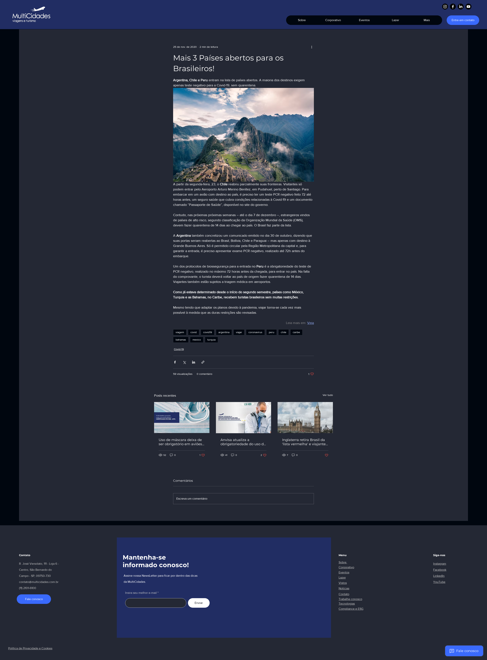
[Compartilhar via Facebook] (175, 362)
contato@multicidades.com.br (38, 582)
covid (193, 332)
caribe (296, 332)
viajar (239, 332)
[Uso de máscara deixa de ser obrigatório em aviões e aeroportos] (181, 417)
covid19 (207, 332)
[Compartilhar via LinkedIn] (193, 362)
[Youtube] (468, 7)
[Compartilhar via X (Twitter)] (184, 362)
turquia (211, 339)
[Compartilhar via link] (203, 362)
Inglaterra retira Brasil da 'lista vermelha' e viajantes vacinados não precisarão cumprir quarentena (304, 442)
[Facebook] (453, 7)
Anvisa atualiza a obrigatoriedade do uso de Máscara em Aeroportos (243, 442)
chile (283, 332)
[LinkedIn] (461, 7)
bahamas (181, 339)
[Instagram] (445, 7)
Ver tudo (328, 394)
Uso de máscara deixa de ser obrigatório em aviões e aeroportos (180, 442)
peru (271, 332)
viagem (180, 332)
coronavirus (255, 332)
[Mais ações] (311, 47)
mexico (197, 339)
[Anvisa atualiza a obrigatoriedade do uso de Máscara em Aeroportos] (243, 417)
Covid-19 (179, 349)
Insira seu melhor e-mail (141, 592)
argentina (223, 332)
